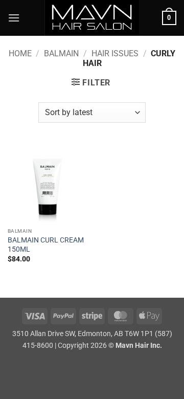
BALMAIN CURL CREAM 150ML (46, 244)
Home (20, 53)
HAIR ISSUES (115, 53)
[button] (14, 17)
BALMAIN (61, 53)
